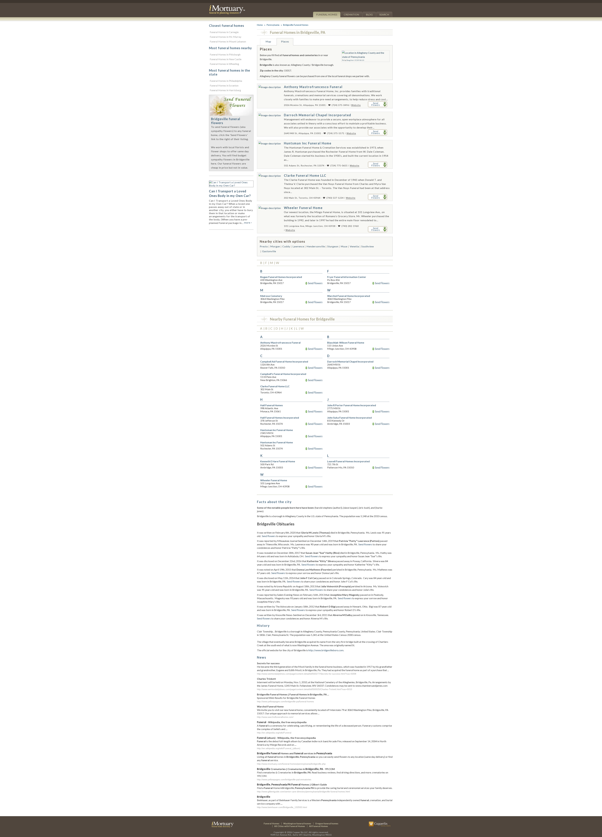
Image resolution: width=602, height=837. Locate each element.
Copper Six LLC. (300, 832)
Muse (344, 246)
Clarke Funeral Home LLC (305, 175)
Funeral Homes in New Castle (225, 59)
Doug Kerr (350, 60)
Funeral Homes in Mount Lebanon (228, 41)
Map (268, 41)
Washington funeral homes (297, 823)
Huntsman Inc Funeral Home (307, 143)
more (248, 222)
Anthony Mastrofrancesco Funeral (313, 87)
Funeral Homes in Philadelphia (226, 80)
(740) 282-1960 (350, 226)
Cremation (351, 14)
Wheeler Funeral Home (303, 207)
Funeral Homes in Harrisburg (225, 90)
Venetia (354, 246)
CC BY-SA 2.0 (359, 60)
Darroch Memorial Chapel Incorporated (317, 115)
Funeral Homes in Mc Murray (225, 36)
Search (384, 14)
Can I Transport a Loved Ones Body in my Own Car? (230, 193)
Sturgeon (332, 246)
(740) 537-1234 (335, 197)
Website (356, 105)
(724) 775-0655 (339, 165)
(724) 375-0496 (340, 105)
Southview (367, 246)
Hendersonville (315, 246)
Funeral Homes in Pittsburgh (225, 54)
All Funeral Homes (318, 826)
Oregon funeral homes (326, 823)
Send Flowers (315, 283)
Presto (264, 246)
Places (285, 41)
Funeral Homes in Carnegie (224, 32)
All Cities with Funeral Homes (289, 826)
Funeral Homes (326, 14)
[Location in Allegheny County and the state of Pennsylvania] (365, 52)
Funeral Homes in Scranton (224, 85)
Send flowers (269, 536)
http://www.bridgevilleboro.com (325, 650)
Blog (369, 14)
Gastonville (269, 251)
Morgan (275, 246)
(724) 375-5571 (335, 133)
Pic (343, 60)
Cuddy (286, 246)
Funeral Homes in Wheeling (224, 63)
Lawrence (298, 246)
